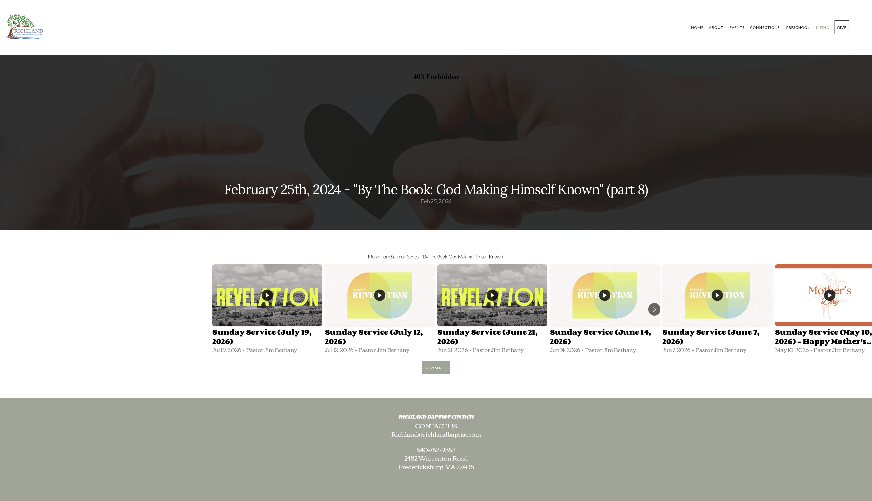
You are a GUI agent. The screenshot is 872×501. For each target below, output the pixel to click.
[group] (267, 309)
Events (737, 27)
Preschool (798, 27)
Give (841, 27)
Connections (765, 27)
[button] (654, 309)
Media (822, 27)
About (716, 27)
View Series (435, 367)
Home (697, 27)
